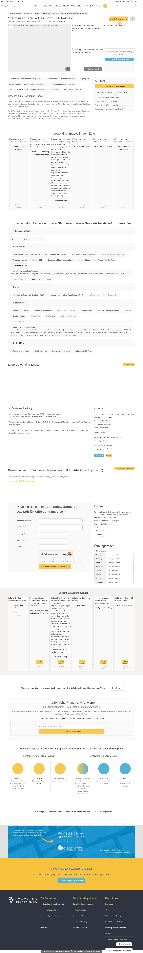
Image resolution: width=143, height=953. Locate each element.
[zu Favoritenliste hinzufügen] (11, 27)
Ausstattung (19, 303)
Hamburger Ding (61, 200)
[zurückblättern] (13, 48)
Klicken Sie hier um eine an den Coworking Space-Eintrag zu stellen (72, 718)
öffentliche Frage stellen (72, 731)
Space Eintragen (92, 6)
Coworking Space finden (55, 6)
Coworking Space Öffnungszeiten (108, 97)
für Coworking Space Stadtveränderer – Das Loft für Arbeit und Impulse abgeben (18, 783)
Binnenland (106, 437)
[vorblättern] (65, 48)
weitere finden (39, 780)
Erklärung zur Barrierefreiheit (115, 928)
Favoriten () (120, 951)
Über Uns (76, 6)
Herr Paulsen (82, 605)
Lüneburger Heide (100, 441)
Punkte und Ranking (80, 922)
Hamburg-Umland (117, 437)
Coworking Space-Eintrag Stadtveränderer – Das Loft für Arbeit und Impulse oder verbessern (83, 786)
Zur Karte (99, 527)
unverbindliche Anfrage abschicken (55, 567)
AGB (106, 910)
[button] (39, 48)
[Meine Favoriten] (105, 5)
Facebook (36, 279)
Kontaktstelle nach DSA (113, 922)
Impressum (109, 904)
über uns (43, 928)
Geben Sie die (22, 481)
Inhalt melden (117, 688)
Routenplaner (129, 364)
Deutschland (103, 428)
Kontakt (108, 455)
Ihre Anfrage (21, 526)
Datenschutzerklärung (50, 562)
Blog (42, 922)
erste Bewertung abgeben (120, 59)
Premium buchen (81, 910)
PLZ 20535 (108, 417)
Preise (16, 287)
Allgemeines (19, 246)
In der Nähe (18, 343)
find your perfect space (12, 1)
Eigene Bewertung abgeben (125, 468)
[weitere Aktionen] (132, 19)
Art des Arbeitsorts (22, 231)
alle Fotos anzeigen (94, 69)
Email (19, 546)
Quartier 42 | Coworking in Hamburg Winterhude (40, 153)
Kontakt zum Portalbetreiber (117, 939)
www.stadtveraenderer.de (115, 109)
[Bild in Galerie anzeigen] (87, 36)
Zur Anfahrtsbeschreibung (105, 531)
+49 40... (104, 101)
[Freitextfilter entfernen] (135, 5)
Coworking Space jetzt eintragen (72, 881)
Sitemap (108, 933)
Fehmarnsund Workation (19, 148)
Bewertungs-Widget (80, 928)
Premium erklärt (78, 916)
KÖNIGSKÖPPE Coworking (124, 148)
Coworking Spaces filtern (49, 910)
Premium (130, 135)
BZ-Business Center (82, 146)
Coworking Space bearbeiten (83, 904)
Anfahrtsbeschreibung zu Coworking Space (111, 92)
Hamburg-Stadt (104, 421)
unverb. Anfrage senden (118, 19)
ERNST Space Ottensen (103, 146)
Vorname (20, 534)
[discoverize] (71, 856)
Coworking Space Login (121, 1)
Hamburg (107, 424)
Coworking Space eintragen (50, 916)
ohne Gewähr (101, 688)
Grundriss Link (21, 265)
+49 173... (106, 105)
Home (34, 6)
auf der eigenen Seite (103, 780)
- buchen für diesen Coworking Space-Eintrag (125, 782)
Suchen (140, 6)
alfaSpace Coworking (104, 608)
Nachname (21, 540)
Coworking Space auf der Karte (107, 95)
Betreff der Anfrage (24, 520)
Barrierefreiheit (125, 944)
